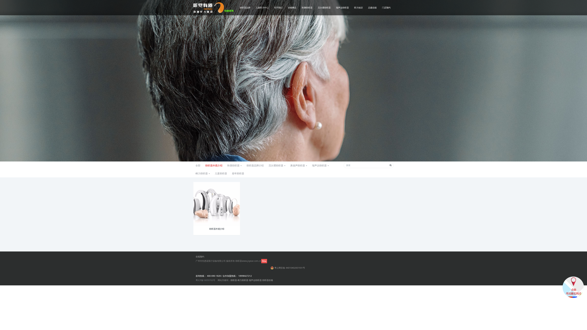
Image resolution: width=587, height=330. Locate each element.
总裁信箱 (372, 7)
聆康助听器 (307, 7)
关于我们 (278, 7)
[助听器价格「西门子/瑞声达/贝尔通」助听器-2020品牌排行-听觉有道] (208, 7)
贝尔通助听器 (324, 7)
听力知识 (358, 7)
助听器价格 (267, 280)
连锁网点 (292, 7)
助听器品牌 (245, 7)
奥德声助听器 (298, 165)
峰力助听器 (202, 173)
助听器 (234, 280)
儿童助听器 (221, 173)
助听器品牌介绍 (255, 165)
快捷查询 (229, 10)
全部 (198, 165)
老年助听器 (238, 173)
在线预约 (200, 256)
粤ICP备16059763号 (205, 280)
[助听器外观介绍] (216, 203)
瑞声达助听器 (342, 7)
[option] (293, 80)
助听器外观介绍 (213, 165)
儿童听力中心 (262, 7)
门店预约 (386, 7)
